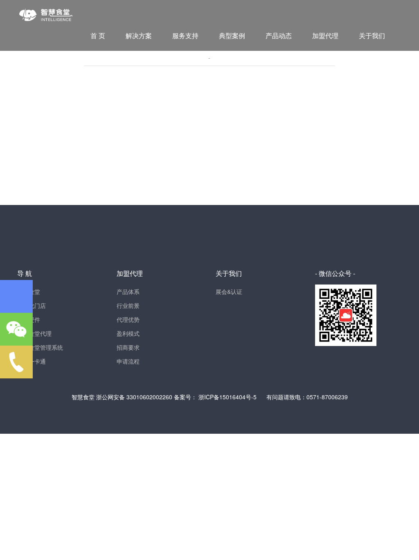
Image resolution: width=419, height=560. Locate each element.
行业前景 (128, 305)
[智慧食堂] (46, 10)
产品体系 (128, 291)
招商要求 (128, 347)
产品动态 (279, 35)
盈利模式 (128, 333)
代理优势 (128, 319)
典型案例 (232, 35)
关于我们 (372, 35)
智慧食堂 (84, 397)
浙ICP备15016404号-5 (227, 397)
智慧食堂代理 (34, 333)
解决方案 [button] (139, 35)
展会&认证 (229, 291)
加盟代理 (325, 35)
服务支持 (185, 35)
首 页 (97, 35)
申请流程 (128, 361)
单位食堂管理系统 (40, 347)
